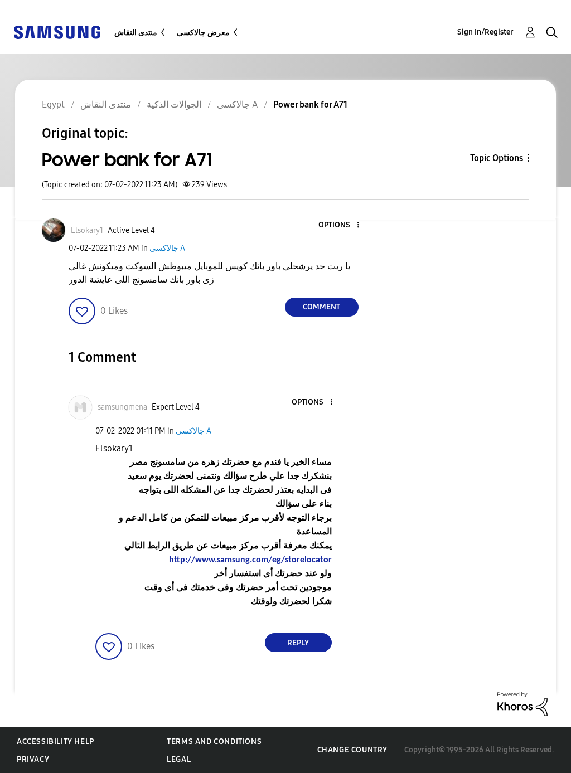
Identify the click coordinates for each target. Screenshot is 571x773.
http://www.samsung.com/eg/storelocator (250, 560)
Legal (179, 759)
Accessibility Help (55, 741)
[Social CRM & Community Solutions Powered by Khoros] (522, 703)
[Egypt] (56, 31)
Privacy (33, 759)
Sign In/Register (485, 32)
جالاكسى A (167, 248)
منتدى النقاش (135, 32)
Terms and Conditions (214, 741)
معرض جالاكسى (203, 32)
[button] (339, 225)
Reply (298, 643)
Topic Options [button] (496, 158)
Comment (321, 307)
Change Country (352, 750)
